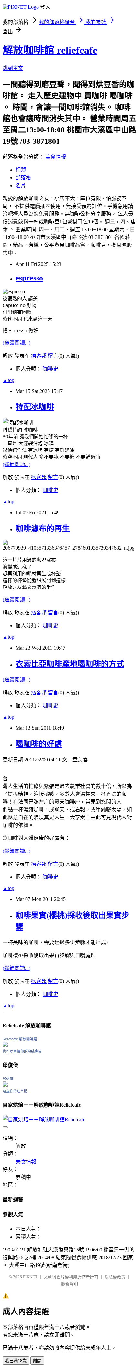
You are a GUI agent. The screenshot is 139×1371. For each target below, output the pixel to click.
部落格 (23, 177)
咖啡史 (50, 368)
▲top (8, 380)
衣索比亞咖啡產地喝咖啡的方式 (70, 664)
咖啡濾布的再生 (43, 528)
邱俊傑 (8, 1079)
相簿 (21, 170)
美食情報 (55, 157)
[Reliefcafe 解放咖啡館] (5, 1045)
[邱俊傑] (5, 1085)
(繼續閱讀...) (16, 343)
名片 (21, 185)
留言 (53, 356)
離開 (37, 1360)
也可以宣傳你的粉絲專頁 (22, 1051)
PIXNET (30, 1276)
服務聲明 (69, 1283)
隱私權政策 (114, 1276)
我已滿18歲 (16, 1360)
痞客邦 (39, 356)
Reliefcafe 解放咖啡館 (20, 1039)
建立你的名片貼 (15, 1091)
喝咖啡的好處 (39, 744)
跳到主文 (13, 68)
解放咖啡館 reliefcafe (50, 50)
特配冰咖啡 (35, 407)
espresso (29, 278)
